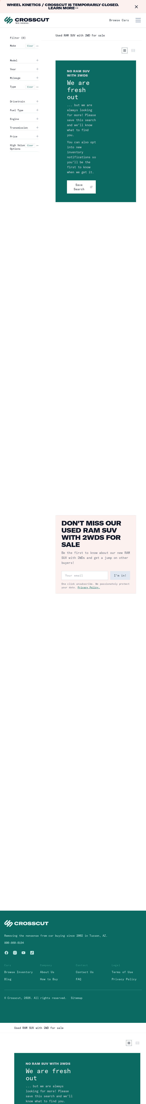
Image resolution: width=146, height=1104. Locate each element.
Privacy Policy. (89, 587)
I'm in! (120, 575)
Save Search (79, 187)
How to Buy (49, 979)
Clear (30, 46)
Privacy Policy (124, 979)
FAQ (78, 979)
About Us (47, 972)
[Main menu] (138, 20)
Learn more (63, 8)
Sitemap (76, 998)
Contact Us (85, 972)
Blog (7, 979)
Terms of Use (122, 972)
